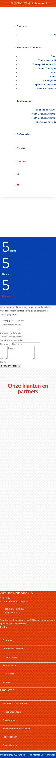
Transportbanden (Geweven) (17, 728)
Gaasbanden (9, 720)
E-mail (3, 340)
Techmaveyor (25, 101)
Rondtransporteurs (12, 712)
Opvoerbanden (10, 745)
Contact (21, 161)
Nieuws (21, 148)
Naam (3, 336)
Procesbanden (10, 737)
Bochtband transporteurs (15, 703)
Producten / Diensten (29, 47)
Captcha (4, 362)
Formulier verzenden (10, 366)
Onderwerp (6, 344)
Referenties (24, 134)
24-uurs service (10, 657)
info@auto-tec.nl (38, 3)
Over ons (22, 26)
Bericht (3, 358)
